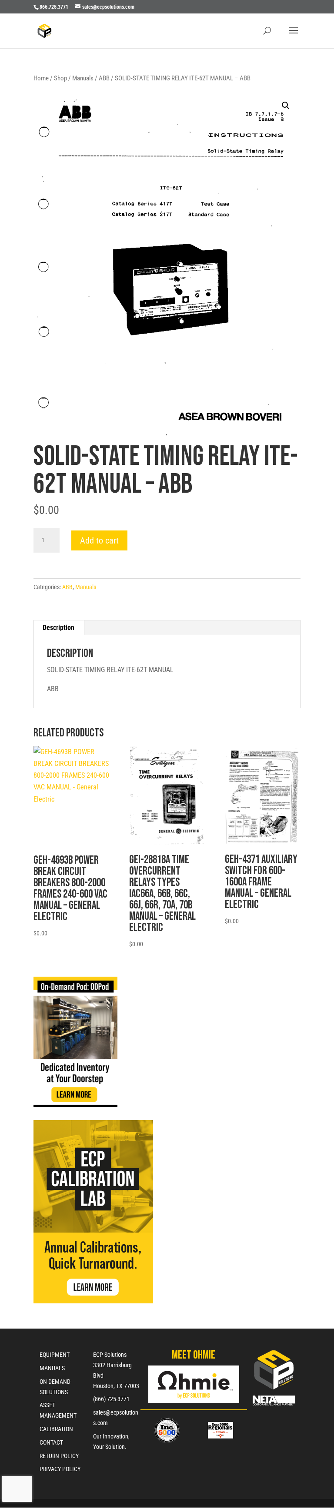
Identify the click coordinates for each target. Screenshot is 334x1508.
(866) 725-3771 (111, 1398)
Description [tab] (58, 627)
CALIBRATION (56, 1428)
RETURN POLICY (59, 1455)
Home (41, 78)
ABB (104, 78)
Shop (60, 78)
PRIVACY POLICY (60, 1468)
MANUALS (52, 1368)
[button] (286, 105)
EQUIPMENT (55, 1354)
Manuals (83, 78)
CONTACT (51, 1442)
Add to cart (99, 540)
